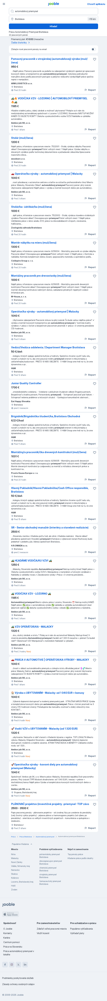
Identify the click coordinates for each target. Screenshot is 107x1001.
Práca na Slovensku (12, 946)
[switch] (93, 49)
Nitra (13, 854)
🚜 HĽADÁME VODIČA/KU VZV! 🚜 (31, 560)
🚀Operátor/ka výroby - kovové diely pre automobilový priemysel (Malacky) (44, 766)
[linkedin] (25, 964)
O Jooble (7, 928)
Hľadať (53, 26)
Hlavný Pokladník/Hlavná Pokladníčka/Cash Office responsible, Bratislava (49, 490)
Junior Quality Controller (26, 383)
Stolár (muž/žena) (22, 137)
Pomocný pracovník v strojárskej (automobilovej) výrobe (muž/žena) (49, 60)
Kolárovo (15, 878)
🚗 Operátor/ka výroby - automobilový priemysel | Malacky (47, 173)
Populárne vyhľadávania (81, 928)
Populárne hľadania (20, 844)
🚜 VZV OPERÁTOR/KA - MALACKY (32, 626)
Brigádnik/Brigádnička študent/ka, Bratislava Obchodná (45, 416)
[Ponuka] (4, 4)
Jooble (20, 994)
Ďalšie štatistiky (19, 42)
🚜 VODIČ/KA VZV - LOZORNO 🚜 (31, 593)
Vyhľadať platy (77, 933)
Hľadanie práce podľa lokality (80, 858)
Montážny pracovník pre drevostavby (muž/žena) (41, 275)
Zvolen (14, 889)
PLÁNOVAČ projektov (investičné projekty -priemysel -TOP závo (50, 804)
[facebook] (5, 964)
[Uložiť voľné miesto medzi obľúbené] (94, 59)
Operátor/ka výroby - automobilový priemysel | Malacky (45, 311)
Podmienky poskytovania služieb (18, 978)
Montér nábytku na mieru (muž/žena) (33, 242)
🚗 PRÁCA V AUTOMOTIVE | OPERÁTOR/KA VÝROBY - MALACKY (50, 659)
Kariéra (6, 937)
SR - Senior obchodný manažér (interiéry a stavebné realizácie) (49, 527)
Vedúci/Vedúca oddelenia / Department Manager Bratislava (48, 347)
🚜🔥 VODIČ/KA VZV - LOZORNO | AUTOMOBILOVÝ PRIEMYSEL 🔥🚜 (49, 100)
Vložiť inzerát (43, 933)
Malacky (15, 858)
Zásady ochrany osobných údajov (18, 984)
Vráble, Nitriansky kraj (20, 866)
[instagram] (11, 964)
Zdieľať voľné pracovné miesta (52, 928)
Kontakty (7, 933)
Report (92, 90)
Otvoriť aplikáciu (96, 4)
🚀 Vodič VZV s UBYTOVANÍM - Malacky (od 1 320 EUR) (44, 728)
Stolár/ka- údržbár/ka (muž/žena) (31, 206)
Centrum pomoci (11, 942)
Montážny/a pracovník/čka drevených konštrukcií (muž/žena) (48, 452)
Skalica (14, 874)
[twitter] (18, 964)
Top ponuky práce (75, 854)
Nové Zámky (16, 862)
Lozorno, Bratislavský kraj (22, 882)
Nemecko (15, 870)
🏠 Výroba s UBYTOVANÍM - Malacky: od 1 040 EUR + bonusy (47, 692)
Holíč (13, 885)
